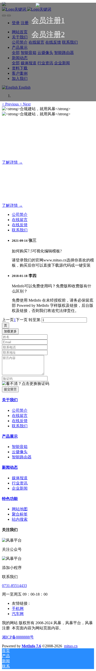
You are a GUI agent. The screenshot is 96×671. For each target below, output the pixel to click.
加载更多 (10, 331)
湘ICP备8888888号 (18, 637)
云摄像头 (20, 452)
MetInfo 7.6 (31, 646)
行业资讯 (20, 483)
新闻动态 (10, 467)
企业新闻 (20, 488)
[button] (11, 104)
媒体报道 (20, 478)
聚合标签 (20, 514)
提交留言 (10, 389)
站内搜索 (20, 519)
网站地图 (20, 509)
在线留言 (20, 220)
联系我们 (20, 230)
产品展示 (10, 436)
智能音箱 (20, 447)
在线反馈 (20, 225)
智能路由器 (22, 457)
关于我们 (10, 400)
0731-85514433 (14, 586)
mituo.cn (71, 646)
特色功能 (10, 499)
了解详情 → (12, 162)
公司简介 (20, 214)
